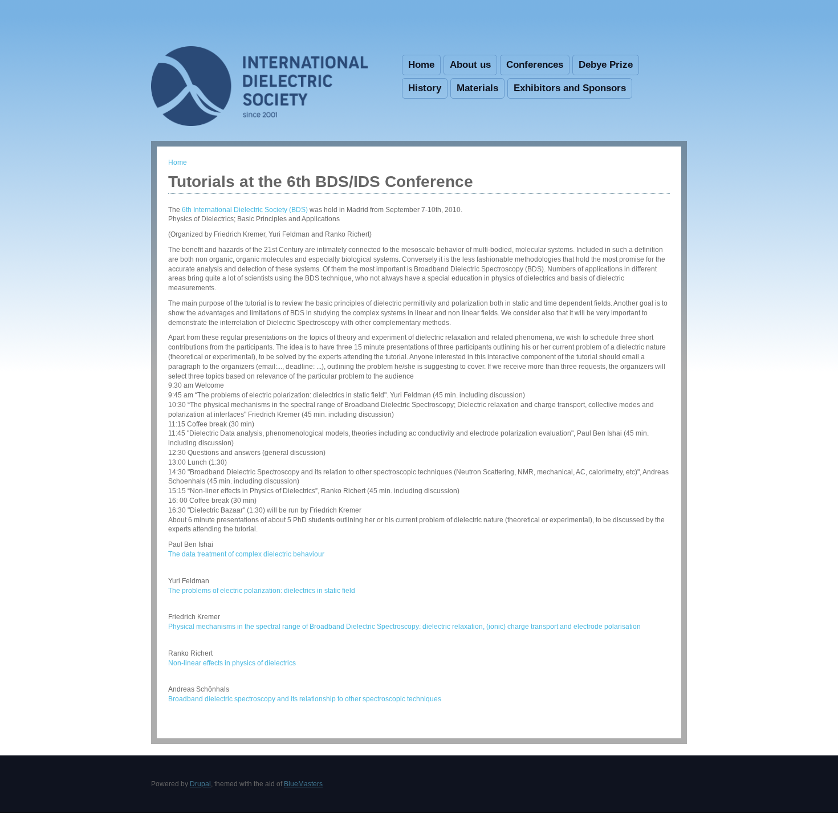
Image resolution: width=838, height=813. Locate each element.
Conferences (534, 64)
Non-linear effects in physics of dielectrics (232, 663)
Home (421, 64)
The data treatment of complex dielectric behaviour (246, 554)
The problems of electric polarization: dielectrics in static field (261, 591)
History (424, 88)
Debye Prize (606, 64)
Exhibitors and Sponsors (570, 88)
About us (470, 64)
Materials (477, 88)
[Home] (259, 124)
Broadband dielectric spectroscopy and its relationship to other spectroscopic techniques (304, 699)
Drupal (200, 784)
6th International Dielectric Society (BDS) (245, 210)
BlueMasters (303, 784)
